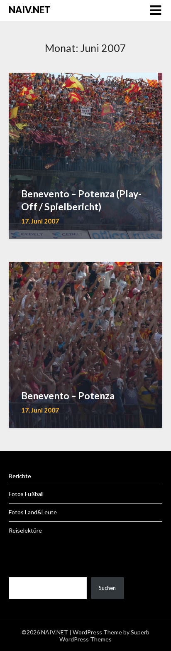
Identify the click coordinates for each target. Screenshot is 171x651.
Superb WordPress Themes (104, 636)
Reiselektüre (25, 530)
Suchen (107, 588)
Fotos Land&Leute (33, 512)
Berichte (20, 475)
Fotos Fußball (26, 493)
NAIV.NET (30, 9)
